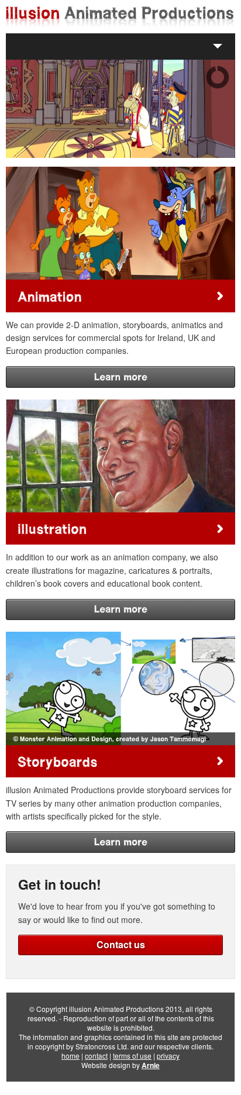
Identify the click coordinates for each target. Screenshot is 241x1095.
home (70, 1055)
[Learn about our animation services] (120, 296)
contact (96, 1055)
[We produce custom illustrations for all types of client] (120, 528)
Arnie (151, 1065)
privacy (168, 1055)
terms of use (132, 1055)
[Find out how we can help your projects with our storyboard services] (120, 761)
